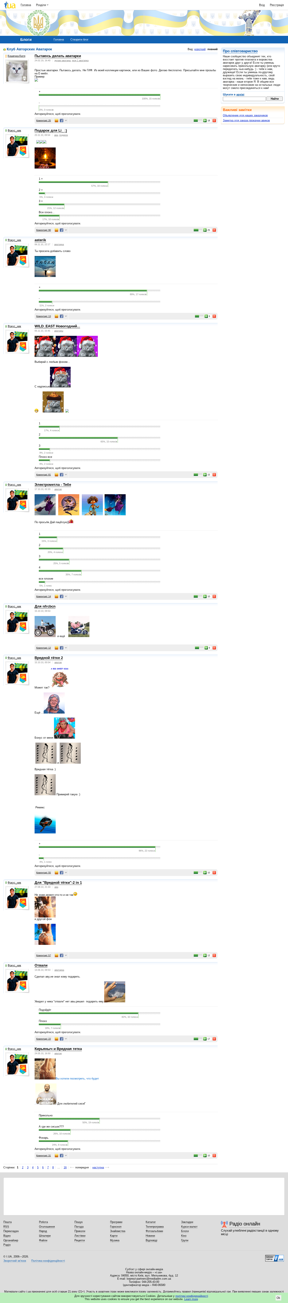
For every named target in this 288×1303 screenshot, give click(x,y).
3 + (41, 201)
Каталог (151, 1222)
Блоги (185, 1231)
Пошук (78, 1222)
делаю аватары (62, 60)
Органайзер (10, 1240)
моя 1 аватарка (80, 60)
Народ (43, 1231)
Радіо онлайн (244, 1224)
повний (212, 49)
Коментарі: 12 (43, 648)
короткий (200, 49)
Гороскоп (115, 1226)
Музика (114, 1240)
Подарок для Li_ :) (51, 131)
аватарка (59, 244)
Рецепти (79, 1240)
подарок (63, 135)
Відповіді (151, 1240)
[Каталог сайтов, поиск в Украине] (274, 1256)
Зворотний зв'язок (14, 1260)
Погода (78, 1226)
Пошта (7, 1222)
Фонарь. (44, 1137)
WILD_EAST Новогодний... (57, 326)
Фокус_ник (14, 130)
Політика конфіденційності (48, 1260)
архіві (240, 94)
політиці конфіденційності (191, 1296)
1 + (41, 178)
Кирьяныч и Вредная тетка (58, 1049)
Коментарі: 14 (43, 596)
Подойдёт (45, 1009)
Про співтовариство (240, 51)
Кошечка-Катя (16, 56)
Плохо (43, 1021)
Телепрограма (155, 1226)
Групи (184, 1240)
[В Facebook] (61, 120)
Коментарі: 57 (43, 955)
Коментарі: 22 (43, 1039)
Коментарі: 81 (43, 474)
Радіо (7, 1244)
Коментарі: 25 (43, 120)
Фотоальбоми (154, 1231)
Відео (7, 1235)
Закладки (187, 1222)
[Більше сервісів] (66, 121)
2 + (41, 189)
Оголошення (47, 1226)
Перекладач (11, 1231)
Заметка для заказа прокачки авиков (246, 120)
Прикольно (45, 1115)
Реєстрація (277, 5)
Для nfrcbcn (45, 606)
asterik (40, 240)
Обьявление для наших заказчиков (245, 115)
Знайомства (117, 1231)
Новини (150, 1235)
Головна (26, 5)
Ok (278, 1297)
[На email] (56, 120)
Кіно (183, 1235)
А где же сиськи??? (51, 1126)
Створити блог (79, 39)
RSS (6, 1226)
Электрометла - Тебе (53, 485)
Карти (113, 1235)
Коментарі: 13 (43, 316)
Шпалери (45, 1235)
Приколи (79, 1231)
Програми (116, 1222)
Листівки (79, 1235)
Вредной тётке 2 (49, 658)
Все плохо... (47, 212)
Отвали (41, 965)
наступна (98, 1167)
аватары (58, 330)
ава (56, 135)
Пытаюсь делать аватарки (58, 56)
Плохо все (45, 456)
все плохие (46, 578)
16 (65, 1167)
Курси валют (189, 1226)
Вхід (262, 5)
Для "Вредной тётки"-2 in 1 (58, 883)
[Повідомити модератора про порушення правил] (214, 120)
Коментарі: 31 (43, 1155)
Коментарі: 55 (43, 872)
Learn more (191, 1299)
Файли (43, 1240)
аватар (58, 489)
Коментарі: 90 (43, 230)
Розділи (41, 5)
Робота (43, 1222)
